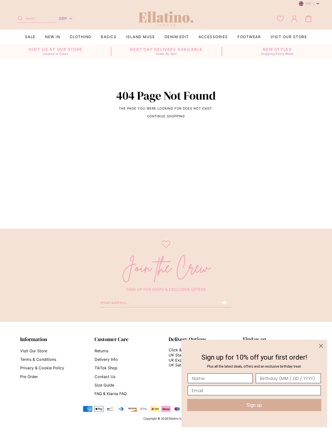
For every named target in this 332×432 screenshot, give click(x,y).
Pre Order (29, 376)
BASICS (108, 37)
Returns (101, 350)
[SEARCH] (20, 18)
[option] (55, 51)
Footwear (249, 37)
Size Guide (104, 385)
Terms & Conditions (38, 359)
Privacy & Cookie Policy (42, 367)
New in (52, 37)
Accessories (213, 37)
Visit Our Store (289, 37)
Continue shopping (166, 116)
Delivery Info (106, 359)
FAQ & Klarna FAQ (111, 393)
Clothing (80, 37)
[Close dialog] (321, 346)
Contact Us (105, 376)
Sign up (254, 405)
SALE (30, 37)
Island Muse (140, 37)
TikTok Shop (106, 367)
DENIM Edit (177, 37)
